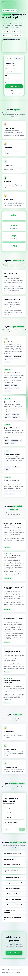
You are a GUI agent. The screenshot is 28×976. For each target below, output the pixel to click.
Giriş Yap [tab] (9, 58)
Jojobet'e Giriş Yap (14, 86)
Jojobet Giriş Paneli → (14, 952)
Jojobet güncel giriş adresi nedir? (13, 853)
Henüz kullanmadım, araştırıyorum (12, 823)
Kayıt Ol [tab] (18, 58)
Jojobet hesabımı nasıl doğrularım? (10, 911)
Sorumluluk (18, 972)
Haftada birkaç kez (11, 812)
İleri (22, 829)
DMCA (12, 972)
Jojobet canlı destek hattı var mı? (12, 899)
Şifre (6, 75)
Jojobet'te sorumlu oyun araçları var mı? (12, 918)
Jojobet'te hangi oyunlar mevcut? (13, 888)
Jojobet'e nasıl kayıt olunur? (11, 859)
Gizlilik (3, 972)
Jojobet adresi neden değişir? (12, 864)
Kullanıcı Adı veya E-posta (11, 68)
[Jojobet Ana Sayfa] (8, 3)
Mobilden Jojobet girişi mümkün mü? (12, 871)
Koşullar (8, 972)
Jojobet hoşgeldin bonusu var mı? (13, 877)
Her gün (9, 808)
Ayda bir (9, 817)
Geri (6, 829)
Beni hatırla (9, 82)
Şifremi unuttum (19, 82)
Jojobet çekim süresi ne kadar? (12, 894)
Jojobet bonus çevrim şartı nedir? (13, 905)
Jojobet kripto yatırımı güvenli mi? (13, 883)
